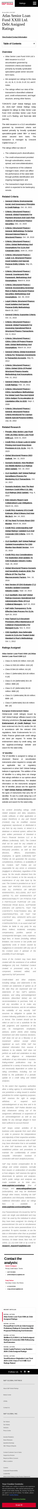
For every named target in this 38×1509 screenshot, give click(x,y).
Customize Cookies (19, 1499)
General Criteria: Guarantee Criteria (20, 315)
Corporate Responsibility (10, 1470)
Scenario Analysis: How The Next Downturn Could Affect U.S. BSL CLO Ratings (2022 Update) (19, 489)
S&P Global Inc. (10, 1414)
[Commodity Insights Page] (21, 1371)
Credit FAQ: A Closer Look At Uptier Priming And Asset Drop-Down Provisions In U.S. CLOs (20, 445)
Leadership (6, 1473)
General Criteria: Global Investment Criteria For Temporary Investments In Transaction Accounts (20, 355)
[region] (19, 1493)
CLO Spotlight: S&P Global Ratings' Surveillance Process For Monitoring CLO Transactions (20, 476)
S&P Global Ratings (12, 1380)
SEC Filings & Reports (9, 1446)
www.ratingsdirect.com (26, 1188)
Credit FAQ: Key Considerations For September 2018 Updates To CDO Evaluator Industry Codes (19, 558)
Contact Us (6, 1407)
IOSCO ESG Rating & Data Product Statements (16, 1476)
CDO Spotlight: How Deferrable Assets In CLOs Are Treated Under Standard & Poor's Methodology (20, 635)
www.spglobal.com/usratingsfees (16, 1207)
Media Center (7, 1395)
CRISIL (5, 1401)
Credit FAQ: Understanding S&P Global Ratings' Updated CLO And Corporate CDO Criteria (19, 531)
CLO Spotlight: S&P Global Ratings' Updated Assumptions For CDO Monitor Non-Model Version (20, 544)
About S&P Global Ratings (10, 1388)
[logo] (7, 3)
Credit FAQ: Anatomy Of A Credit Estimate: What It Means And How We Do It (19, 513)
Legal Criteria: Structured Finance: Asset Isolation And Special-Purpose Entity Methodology (20, 304)
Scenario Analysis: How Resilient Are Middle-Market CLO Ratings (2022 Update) (19, 466)
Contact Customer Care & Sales (12, 1452)
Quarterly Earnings (8, 1443)
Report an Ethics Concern (10, 1458)
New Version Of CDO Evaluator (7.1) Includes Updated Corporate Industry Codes (20, 587)
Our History (6, 1424)
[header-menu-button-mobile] (34, 3)
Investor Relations (8, 1437)
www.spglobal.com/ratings (13, 1185)
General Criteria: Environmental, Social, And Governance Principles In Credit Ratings (20, 204)
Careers (5, 1467)
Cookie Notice (13, 1495)
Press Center (7, 1430)
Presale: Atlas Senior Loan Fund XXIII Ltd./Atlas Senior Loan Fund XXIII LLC (19, 435)
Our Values (6, 1421)
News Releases (7, 1440)
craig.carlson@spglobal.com (15, 1289)
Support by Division (9, 1455)
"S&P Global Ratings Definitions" (18, 790)
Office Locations (8, 1461)
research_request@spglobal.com (16, 1246)
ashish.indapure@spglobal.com (16, 1274)
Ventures (5, 1427)
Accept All (19, 1505)
